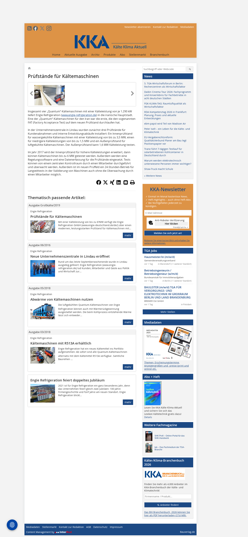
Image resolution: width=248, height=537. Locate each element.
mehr (128, 235)
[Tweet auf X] (105, 184)
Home (56, 55)
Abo (122, 55)
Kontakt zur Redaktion (165, 27)
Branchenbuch (159, 55)
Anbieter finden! (169, 504)
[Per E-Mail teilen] (125, 182)
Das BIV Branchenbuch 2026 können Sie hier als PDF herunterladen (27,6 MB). (167, 514)
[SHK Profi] (150, 437)
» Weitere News (153, 175)
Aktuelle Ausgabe (75, 55)
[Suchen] (190, 69)
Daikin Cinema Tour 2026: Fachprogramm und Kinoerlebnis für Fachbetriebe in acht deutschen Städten (167, 95)
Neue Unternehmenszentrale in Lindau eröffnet (70, 256)
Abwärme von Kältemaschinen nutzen (61, 299)
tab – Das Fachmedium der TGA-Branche (170, 448)
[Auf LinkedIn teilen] (119, 184)
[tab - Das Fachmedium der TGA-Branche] (150, 448)
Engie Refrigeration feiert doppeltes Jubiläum (67, 380)
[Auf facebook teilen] (98, 184)
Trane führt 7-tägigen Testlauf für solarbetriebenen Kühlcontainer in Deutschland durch (163, 152)
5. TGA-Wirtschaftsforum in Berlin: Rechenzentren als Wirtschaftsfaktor (164, 85)
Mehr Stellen (168, 311)
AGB (88, 527)
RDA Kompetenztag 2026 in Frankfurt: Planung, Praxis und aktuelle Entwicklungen (165, 115)
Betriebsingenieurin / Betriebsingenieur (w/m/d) (161, 272)
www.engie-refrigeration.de (79, 115)
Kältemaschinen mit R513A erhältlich (60, 343)
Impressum (116, 527)
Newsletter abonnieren (138, 27)
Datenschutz (100, 527)
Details (148, 417)
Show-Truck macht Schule (158, 169)
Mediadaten (187, 27)
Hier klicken (171, 223)
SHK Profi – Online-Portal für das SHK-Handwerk (170, 437)
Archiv (95, 55)
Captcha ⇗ (180, 227)
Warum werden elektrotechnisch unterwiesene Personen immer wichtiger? (167, 162)
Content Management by (40, 532)
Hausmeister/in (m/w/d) (159, 257)
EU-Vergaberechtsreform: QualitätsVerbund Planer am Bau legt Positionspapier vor (165, 140)
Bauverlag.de (187, 531)
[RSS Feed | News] (29, 28)
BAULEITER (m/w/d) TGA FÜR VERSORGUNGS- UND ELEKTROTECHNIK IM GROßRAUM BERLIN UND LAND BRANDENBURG (167, 292)
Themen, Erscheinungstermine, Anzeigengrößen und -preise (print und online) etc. (166, 365)
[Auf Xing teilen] (112, 184)
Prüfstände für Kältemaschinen (56, 216)
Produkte (110, 55)
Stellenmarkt (137, 55)
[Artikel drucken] (132, 182)
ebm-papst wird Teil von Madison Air (165, 123)
